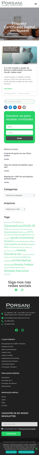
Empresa (24, 232)
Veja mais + (8, 88)
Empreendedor (28, 229)
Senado (23, 267)
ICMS (6, 244)
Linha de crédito (24, 247)
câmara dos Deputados (14, 229)
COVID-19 (28, 226)
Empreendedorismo (13, 232)
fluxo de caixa (8, 235)
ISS (11, 247)
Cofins (22, 222)
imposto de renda (18, 244)
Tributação (7, 274)
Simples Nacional (16, 270)
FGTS (30, 232)
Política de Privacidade (26, 452)
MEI (19, 254)
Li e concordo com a (19, 429)
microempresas (15, 257)
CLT (13, 222)
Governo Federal (19, 241)
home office (30, 241)
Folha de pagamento (22, 235)
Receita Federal (23, 264)
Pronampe (9, 265)
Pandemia (23, 260)
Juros (14, 247)
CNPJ (18, 222)
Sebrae (18, 267)
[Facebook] (16, 289)
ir (8, 247)
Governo (8, 241)
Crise (6, 229)
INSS (6, 247)
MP (14, 260)
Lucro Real (13, 250)
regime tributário (9, 267)
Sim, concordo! (11, 452)
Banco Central (8, 222)
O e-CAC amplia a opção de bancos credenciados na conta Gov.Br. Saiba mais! (18, 70)
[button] (36, 4)
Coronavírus (12, 226)
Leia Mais (6, 159)
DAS (22, 229)
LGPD (18, 247)
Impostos (31, 244)
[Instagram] (22, 289)
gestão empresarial (22, 237)
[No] (37, 449)
